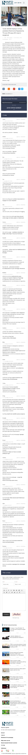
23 (10, 39)
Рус (17, 2)
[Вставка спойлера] (19, 592)
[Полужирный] (4, 590)
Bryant (4, 440)
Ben (3, 157)
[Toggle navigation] (24, 2)
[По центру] (16, 590)
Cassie (4, 309)
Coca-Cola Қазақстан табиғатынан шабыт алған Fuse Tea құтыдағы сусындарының (18, 712)
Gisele (4, 119)
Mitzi (4, 342)
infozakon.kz (6, 39)
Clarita (4, 383)
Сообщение (5, 588)
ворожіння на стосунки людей (10, 350)
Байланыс (3, 748)
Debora (4, 256)
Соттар (3, 745)
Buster (4, 520)
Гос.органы (10, 37)
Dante (4, 359)
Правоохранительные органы (9, 742)
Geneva (4, 222)
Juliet (4, 503)
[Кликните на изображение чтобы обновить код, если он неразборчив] (16, 614)
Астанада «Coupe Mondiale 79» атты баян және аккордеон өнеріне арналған (17, 629)
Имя (4, 581)
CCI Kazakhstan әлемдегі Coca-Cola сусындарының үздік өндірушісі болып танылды (18, 686)
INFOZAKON (8, 753)
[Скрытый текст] (12, 592)
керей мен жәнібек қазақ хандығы (16, 414)
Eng (20, 2)
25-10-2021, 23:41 (18, 37)
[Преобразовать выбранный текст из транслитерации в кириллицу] (17, 592)
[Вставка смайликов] (22, 590)
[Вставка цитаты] (14, 592)
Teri (3, 179)
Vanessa (16, 132)
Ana (3, 204)
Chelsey (4, 457)
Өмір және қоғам (5, 740)
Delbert (4, 136)
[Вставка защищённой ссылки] (6, 592)
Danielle (4, 237)
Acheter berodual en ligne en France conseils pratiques (12, 452)
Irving (4, 395)
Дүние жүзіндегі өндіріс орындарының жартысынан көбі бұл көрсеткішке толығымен (18, 662)
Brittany (4, 285)
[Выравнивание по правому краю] (19, 590)
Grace (4, 484)
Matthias (4, 272)
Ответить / (23, 119)
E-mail (16, 581)
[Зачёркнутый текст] (11, 590)
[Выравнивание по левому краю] (14, 590)
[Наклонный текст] (6, 590)
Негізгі (3, 732)
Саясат (3, 735)
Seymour (4, 546)
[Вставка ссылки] (4, 592)
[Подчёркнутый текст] (8, 590)
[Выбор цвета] (9, 592)
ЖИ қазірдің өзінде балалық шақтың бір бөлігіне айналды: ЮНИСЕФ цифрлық (16, 678)
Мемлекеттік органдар (7, 737)
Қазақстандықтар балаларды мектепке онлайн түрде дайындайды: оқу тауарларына (17, 654)
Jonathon (4, 328)
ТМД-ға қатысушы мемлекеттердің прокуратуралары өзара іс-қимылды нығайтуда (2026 (18, 645)
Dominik (4, 418)
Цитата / (19, 119)
